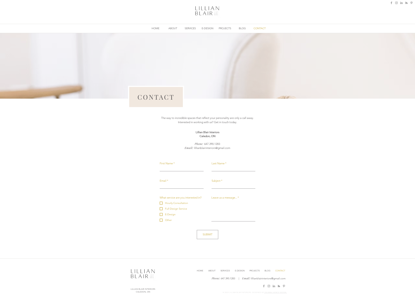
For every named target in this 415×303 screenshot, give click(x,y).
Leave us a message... (224, 197)
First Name (166, 163)
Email (163, 180)
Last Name (218, 163)
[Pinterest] (411, 3)
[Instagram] (396, 3)
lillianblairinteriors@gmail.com (212, 148)
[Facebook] (391, 3)
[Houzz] (406, 3)
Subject (216, 180)
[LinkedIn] (401, 3)
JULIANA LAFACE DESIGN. (275, 292)
